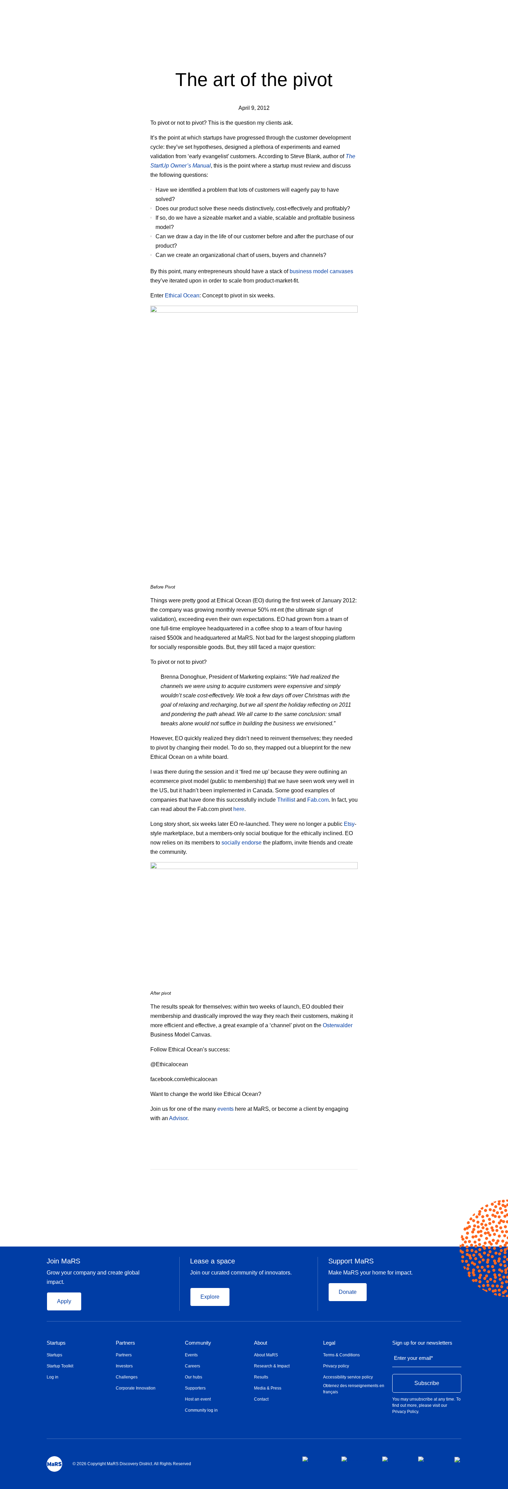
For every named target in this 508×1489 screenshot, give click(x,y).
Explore (209, 1297)
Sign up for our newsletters (422, 1343)
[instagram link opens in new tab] (356, 1459)
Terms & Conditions (341, 1355)
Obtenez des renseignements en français (353, 1388)
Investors (124, 1366)
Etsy (349, 824)
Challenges (127, 1377)
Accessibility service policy (348, 1377)
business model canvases (321, 271)
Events (191, 1355)
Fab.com (318, 800)
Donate (348, 1292)
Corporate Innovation (136, 1388)
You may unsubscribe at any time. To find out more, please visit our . (426, 1405)
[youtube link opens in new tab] (430, 1459)
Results (261, 1377)
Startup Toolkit (60, 1366)
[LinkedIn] (355, 1179)
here (238, 809)
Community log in (201, 1410)
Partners (125, 1343)
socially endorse (242, 843)
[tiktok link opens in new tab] (457, 1459)
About (260, 1343)
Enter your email (413, 1358)
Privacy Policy (405, 1411)
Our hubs (193, 1377)
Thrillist (286, 800)
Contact (261, 1399)
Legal (329, 1343)
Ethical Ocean (182, 295)
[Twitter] (342, 1179)
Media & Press (267, 1388)
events (225, 1109)
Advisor (178, 1118)
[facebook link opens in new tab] (316, 1459)
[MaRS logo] (54, 1464)
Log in (52, 1377)
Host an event (198, 1399)
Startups (56, 1343)
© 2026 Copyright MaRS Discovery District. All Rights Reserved (132, 1463)
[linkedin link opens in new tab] (394, 1459)
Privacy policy (336, 1366)
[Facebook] (327, 1179)
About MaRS (266, 1355)
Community (198, 1343)
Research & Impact (272, 1366)
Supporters (195, 1388)
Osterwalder (337, 1025)
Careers (192, 1366)
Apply (64, 1301)
